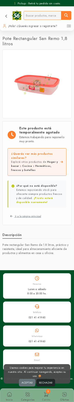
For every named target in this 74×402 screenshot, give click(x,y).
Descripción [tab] (12, 235)
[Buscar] (66, 15)
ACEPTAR (27, 383)
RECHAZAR (45, 383)
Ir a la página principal (27, 216)
